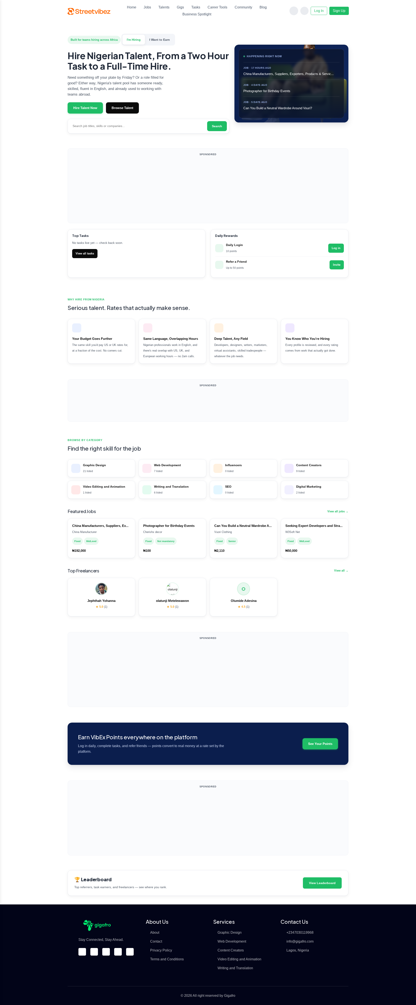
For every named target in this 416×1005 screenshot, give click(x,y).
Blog (263, 7)
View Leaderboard (322, 883)
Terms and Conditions (167, 959)
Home (131, 7)
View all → (341, 570)
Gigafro (229, 995)
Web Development (232, 941)
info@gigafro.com (300, 941)
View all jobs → (337, 511)
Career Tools (217, 7)
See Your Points (320, 744)
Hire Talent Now (85, 108)
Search (217, 126)
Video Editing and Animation (239, 959)
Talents (163, 7)
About (154, 932)
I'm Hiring (134, 39)
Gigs (180, 7)
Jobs (147, 7)
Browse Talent (122, 108)
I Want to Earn (159, 39)
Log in (336, 248)
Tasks (195, 7)
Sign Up (339, 11)
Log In (319, 11)
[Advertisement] (208, 189)
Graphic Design (230, 932)
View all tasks (85, 253)
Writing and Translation (235, 968)
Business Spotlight (196, 14)
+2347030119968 (300, 932)
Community (243, 7)
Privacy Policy (161, 950)
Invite (336, 264)
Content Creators (231, 950)
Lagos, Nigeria (297, 950)
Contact (156, 941)
